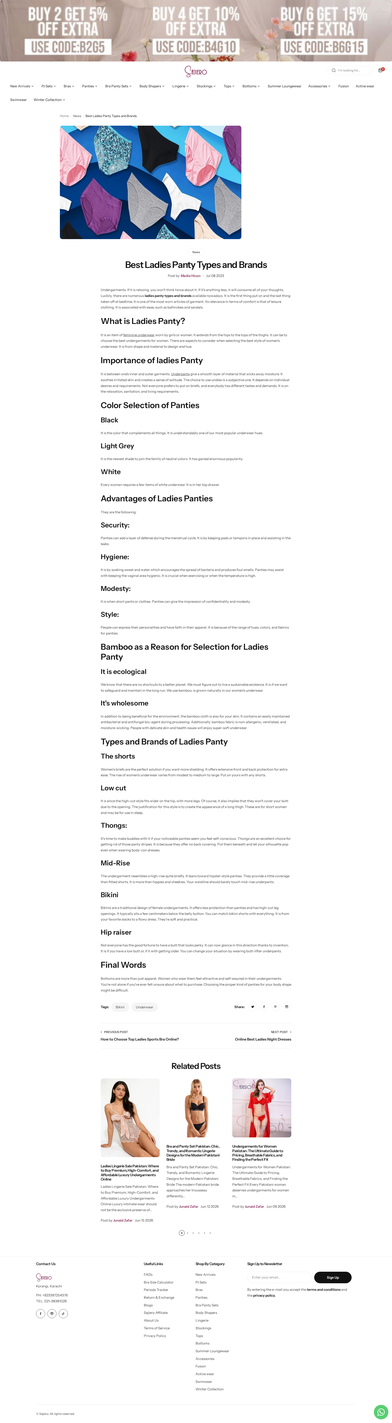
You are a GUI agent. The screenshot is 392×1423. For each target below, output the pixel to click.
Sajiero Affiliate (156, 1312)
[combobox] (350, 70)
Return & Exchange (159, 1297)
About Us (151, 1320)
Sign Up (333, 1277)
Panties (201, 1297)
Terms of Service (157, 1328)
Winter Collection (210, 1389)
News (77, 116)
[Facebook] (40, 1313)
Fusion (201, 1366)
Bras (199, 1290)
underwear (144, 1007)
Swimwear (204, 1381)
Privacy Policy (155, 1336)
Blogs (148, 1305)
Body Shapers (206, 1312)
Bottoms (202, 1343)
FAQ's (148, 1274)
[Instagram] (51, 1313)
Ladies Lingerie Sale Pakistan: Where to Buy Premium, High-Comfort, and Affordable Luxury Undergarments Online (130, 1172)
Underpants (180, 374)
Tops (199, 1336)
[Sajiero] (196, 70)
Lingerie (202, 1320)
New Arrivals (206, 1274)
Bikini (120, 1007)
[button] (182, 1233)
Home (64, 116)
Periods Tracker (156, 1290)
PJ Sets (201, 1282)
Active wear (205, 1374)
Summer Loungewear (212, 1351)
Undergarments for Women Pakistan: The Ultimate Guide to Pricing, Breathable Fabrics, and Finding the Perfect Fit (257, 1153)
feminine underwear (139, 335)
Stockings (203, 1328)
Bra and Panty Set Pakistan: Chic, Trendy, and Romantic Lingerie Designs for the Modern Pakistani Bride (193, 1153)
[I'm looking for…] (334, 70)
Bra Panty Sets (207, 1305)
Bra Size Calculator (159, 1282)
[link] (252, 1006)
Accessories (205, 1359)
